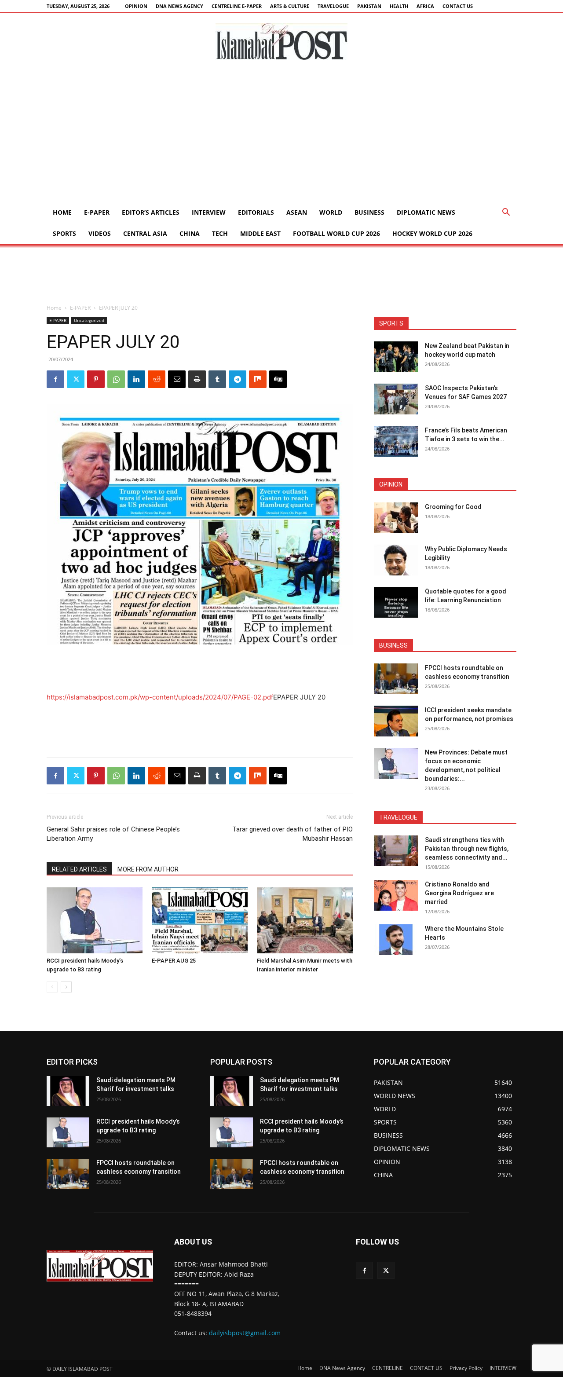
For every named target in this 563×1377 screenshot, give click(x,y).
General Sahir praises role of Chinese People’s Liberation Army (113, 833)
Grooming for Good (453, 506)
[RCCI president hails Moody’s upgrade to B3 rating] (95, 920)
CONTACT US (457, 6)
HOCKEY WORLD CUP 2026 (432, 233)
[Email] (177, 379)
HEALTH (399, 6)
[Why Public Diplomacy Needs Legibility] (396, 560)
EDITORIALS (256, 212)
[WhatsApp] (116, 379)
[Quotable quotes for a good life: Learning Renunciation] (396, 602)
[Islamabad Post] (281, 41)
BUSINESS (369, 212)
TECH (220, 233)
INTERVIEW (209, 212)
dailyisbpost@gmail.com (245, 1333)
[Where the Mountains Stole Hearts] (396, 939)
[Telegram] (237, 379)
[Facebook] (55, 379)
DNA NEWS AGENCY (179, 6)
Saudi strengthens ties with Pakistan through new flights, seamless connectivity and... (466, 848)
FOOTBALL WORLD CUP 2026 (336, 233)
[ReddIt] (156, 379)
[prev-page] (52, 986)
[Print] (197, 379)
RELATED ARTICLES (79, 869)
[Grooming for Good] (396, 517)
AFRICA (425, 6)
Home (62, 212)
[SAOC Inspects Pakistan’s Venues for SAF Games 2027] (396, 399)
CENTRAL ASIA (145, 233)
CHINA (189, 233)
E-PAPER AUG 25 (174, 960)
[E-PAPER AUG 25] (200, 920)
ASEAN (296, 212)
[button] (505, 213)
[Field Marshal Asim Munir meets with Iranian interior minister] (305, 920)
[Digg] (278, 379)
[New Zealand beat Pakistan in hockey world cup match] (396, 356)
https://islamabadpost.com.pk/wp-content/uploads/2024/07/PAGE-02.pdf (160, 697)
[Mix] (258, 379)
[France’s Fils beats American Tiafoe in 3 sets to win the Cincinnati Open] (396, 441)
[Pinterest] (96, 379)
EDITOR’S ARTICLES (150, 212)
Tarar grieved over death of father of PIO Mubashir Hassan (292, 833)
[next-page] (66, 986)
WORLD (330, 212)
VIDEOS (99, 233)
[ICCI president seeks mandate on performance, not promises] (396, 721)
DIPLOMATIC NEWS (426, 212)
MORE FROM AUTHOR (148, 869)
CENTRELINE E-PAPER (237, 6)
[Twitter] (75, 379)
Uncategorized (89, 320)
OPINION (136, 6)
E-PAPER (97, 212)
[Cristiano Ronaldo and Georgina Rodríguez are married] (396, 895)
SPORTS (64, 233)
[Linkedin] (136, 379)
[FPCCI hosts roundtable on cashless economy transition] (396, 678)
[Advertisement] (281, 136)
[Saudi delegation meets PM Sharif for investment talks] (68, 1091)
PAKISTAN (369, 6)
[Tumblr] (217, 379)
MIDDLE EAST (260, 233)
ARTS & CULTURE (289, 6)
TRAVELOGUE (333, 6)
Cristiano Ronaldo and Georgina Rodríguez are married (459, 893)
